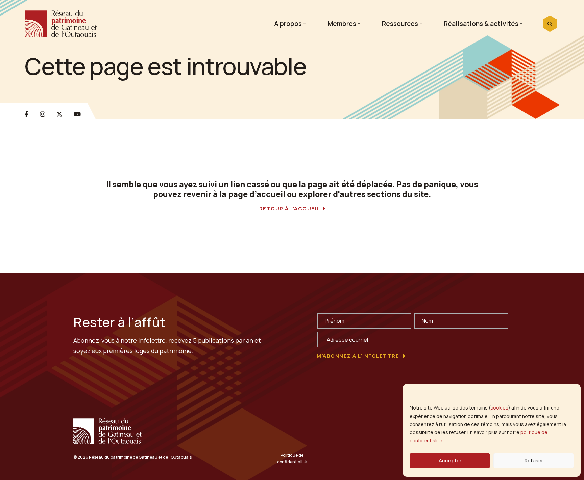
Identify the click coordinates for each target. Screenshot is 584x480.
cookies (499, 407)
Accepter (450, 460)
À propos (288, 23)
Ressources (400, 23)
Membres (341, 23)
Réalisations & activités (481, 23)
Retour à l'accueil (289, 209)
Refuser (534, 460)
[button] (550, 24)
